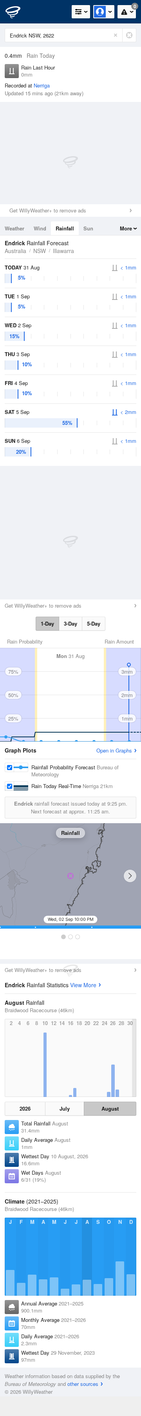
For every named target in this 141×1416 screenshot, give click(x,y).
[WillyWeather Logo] (18, 12)
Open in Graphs (114, 750)
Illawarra (63, 251)
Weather (14, 228)
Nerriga (42, 85)
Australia (15, 251)
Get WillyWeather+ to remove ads (47, 210)
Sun (88, 228)
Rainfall (65, 228)
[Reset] (115, 35)
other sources (82, 1383)
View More (83, 985)
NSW (39, 251)
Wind (40, 228)
